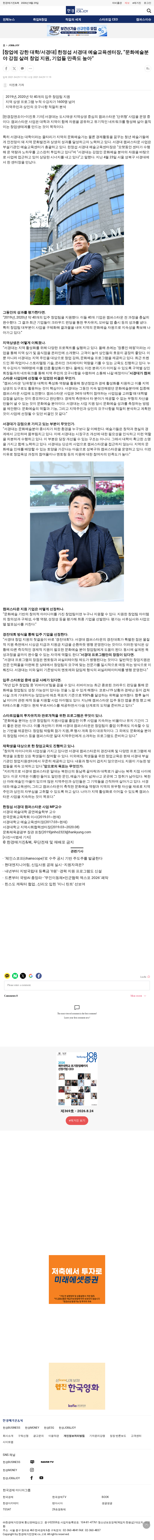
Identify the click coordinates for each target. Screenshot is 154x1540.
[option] (77, 30)
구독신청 (23, 1435)
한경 (11, 1427)
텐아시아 (57, 1503)
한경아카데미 (11, 1503)
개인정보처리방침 (74, 1435)
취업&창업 (40, 19)
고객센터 (136, 1435)
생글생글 (107, 1503)
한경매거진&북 (11, 3)
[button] (147, 3)
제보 (127, 3)
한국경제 (8, 1496)
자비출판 (117, 3)
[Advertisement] (77, 1192)
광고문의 (38, 1435)
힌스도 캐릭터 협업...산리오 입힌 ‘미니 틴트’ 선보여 (45, 884)
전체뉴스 (9, 19)
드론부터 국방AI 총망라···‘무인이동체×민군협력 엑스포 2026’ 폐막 (56, 878)
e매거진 (136, 3)
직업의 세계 (73, 19)
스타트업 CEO (108, 19)
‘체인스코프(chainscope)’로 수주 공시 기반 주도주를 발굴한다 (54, 858)
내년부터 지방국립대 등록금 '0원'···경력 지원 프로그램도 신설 (53, 871)
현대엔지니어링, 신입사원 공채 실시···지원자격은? (44, 865)
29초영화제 (59, 1509)
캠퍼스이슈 (143, 19)
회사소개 (8, 1435)
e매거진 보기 (77, 1120)
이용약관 (53, 1435)
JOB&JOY (13, 45)
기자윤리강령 (97, 1435)
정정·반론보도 (118, 1435)
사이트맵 (8, 1441)
